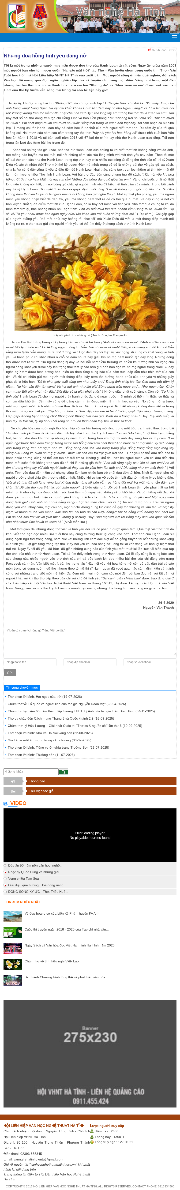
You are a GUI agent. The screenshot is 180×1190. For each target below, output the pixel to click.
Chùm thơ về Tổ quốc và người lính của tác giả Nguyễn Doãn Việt (67, 704)
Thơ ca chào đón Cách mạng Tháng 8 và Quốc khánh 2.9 (61, 718)
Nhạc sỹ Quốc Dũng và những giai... (35, 872)
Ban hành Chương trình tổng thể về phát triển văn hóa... (66, 977)
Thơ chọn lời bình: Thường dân (41, 755)
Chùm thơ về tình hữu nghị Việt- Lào (52, 961)
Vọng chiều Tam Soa (23, 878)
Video (18, 803)
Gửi (9, 673)
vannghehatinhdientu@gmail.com (38, 1159)
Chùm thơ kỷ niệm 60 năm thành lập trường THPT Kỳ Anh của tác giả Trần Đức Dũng (81, 711)
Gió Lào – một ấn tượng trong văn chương (49, 740)
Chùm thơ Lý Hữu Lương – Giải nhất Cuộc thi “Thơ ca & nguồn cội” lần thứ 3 (75, 726)
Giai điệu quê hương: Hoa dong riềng (36, 885)
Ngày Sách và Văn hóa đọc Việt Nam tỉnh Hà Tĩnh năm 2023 (70, 945)
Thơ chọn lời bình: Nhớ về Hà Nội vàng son (50, 733)
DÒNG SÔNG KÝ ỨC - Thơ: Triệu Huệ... (38, 891)
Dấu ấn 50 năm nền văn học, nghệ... (35, 865)
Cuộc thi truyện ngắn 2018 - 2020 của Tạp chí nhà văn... (67, 929)
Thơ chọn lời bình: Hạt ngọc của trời (45, 696)
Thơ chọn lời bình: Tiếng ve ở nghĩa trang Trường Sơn (58, 747)
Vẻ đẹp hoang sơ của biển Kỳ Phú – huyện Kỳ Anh (62, 913)
